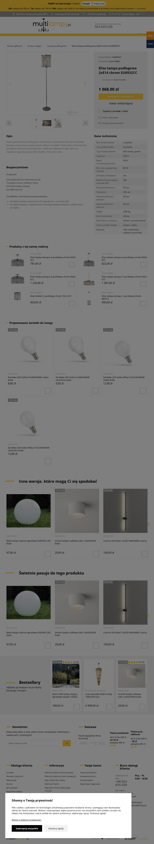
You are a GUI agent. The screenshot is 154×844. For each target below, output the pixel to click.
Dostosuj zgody (56, 828)
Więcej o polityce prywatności (26, 819)
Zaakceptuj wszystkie (27, 828)
